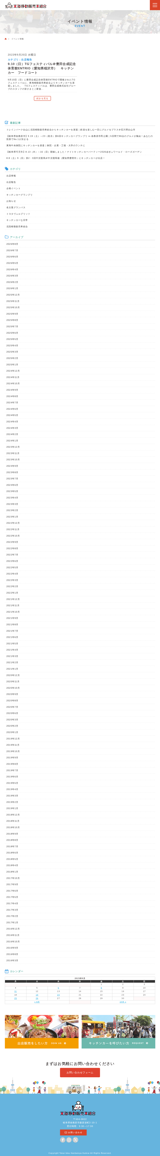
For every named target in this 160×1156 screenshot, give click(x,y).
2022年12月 (13, 523)
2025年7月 (12, 326)
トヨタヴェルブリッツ (18, 214)
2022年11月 (13, 529)
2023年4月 (12, 497)
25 (15, 998)
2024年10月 (13, 383)
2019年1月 (12, 808)
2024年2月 (12, 434)
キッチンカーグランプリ (19, 195)
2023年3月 (12, 504)
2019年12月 (13, 738)
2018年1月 (12, 871)
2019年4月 (12, 789)
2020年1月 (12, 732)
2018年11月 (13, 821)
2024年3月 (12, 428)
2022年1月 (12, 593)
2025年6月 (12, 333)
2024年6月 (12, 409)
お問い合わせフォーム (80, 1072)
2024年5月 (12, 415)
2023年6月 (12, 485)
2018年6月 (12, 852)
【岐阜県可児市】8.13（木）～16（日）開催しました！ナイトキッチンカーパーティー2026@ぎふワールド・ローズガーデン (74, 152)
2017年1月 (12, 922)
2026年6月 (12, 256)
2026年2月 (12, 282)
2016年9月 (12, 948)
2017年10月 (13, 878)
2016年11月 (13, 935)
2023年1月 (12, 516)
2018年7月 (12, 846)
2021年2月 (12, 662)
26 (37, 998)
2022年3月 (12, 580)
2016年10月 (13, 941)
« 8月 (37, 1002)
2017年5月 (12, 897)
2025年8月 (12, 320)
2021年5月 (12, 643)
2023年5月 (12, 491)
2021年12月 (13, 599)
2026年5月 (12, 263)
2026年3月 (12, 275)
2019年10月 (13, 751)
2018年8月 (12, 840)
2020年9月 (12, 694)
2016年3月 (12, 960)
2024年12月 (13, 371)
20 (58, 995)
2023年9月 (12, 466)
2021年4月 (12, 650)
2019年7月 (12, 770)
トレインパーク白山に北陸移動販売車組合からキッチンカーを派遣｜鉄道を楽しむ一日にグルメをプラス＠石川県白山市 (70, 129)
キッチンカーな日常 (17, 220)
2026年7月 (12, 250)
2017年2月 (12, 916)
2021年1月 (12, 669)
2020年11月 (13, 681)
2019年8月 (12, 764)
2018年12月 (13, 814)
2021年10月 (13, 612)
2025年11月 (13, 301)
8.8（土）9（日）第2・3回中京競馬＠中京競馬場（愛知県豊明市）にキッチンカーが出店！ (55, 158)
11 (15, 991)
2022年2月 (12, 586)
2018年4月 (12, 865)
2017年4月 (12, 903)
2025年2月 (12, 358)
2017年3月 (12, 910)
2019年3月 (12, 795)
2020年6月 (12, 713)
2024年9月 (12, 390)
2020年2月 (12, 726)
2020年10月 (13, 688)
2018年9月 (12, 834)
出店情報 (11, 175)
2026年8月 (12, 244)
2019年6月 (12, 776)
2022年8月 (12, 548)
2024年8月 (12, 396)
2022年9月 (12, 542)
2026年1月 (12, 288)
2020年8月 (12, 700)
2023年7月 (12, 478)
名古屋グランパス (15, 207)
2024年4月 (12, 421)
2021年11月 (13, 605)
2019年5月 (12, 783)
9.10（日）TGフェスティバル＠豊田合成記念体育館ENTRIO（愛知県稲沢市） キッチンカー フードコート (42, 68)
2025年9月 (12, 314)
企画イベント (13, 188)
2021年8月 (12, 624)
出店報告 (26, 59)
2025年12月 (13, 294)
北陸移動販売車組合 (17, 226)
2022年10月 (13, 535)
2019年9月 (12, 757)
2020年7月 (12, 707)
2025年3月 (12, 352)
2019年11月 (13, 745)
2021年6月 (12, 637)
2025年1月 (12, 364)
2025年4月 (12, 345)
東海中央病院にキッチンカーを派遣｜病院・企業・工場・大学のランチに (45, 145)
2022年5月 (12, 567)
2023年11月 (13, 453)
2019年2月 (12, 802)
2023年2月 (12, 510)
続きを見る (42, 98)
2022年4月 (12, 573)
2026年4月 (12, 269)
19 (37, 995)
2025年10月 (13, 307)
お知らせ (11, 201)
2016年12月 (13, 928)
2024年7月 (12, 402)
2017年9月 (12, 884)
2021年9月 (12, 618)
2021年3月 (12, 656)
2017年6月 (12, 891)
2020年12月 (13, 675)
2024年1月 (12, 440)
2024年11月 (13, 377)
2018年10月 (13, 827)
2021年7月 (12, 631)
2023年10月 (13, 459)
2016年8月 (12, 954)
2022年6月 (12, 561)
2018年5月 (12, 859)
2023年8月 (12, 472)
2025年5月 (12, 339)
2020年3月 (12, 719)
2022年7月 (12, 554)
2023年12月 (13, 447)
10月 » (123, 1002)
